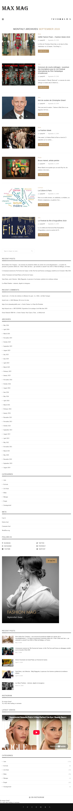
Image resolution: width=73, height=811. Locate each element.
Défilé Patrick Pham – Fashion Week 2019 (54, 37)
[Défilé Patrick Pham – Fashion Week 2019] (18, 44)
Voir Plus (42, 51)
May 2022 (6, 442)
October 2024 (7, 384)
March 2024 (6, 405)
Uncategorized (7, 505)
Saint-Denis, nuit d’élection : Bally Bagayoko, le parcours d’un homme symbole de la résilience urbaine (30, 279)
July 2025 (6, 354)
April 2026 (6, 329)
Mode (39, 34)
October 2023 (7, 426)
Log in (4, 518)
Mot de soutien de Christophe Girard (51, 100)
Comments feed (6, 526)
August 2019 (6, 467)
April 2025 (6, 363)
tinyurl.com (5, 296)
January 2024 (7, 413)
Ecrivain (5, 484)
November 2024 (7, 380)
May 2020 (6, 455)
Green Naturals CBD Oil (8, 312)
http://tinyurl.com (7, 308)
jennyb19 (42, 40)
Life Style (40, 187)
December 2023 (7, 417)
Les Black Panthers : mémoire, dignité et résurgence (16, 283)
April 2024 (6, 400)
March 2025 (6, 367)
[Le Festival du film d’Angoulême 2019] (18, 228)
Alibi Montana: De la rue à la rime (19, 300)
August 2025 (6, 350)
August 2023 (6, 434)
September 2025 (7, 346)
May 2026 (6, 325)
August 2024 (6, 388)
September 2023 (7, 430)
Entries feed (5, 522)
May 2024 (6, 396)
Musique (5, 497)
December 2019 (7, 459)
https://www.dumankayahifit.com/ (11, 304)
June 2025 (6, 359)
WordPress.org (6, 530)
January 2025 (7, 375)
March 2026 (6, 333)
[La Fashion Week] (18, 138)
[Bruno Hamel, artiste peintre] (18, 168)
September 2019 (7, 463)
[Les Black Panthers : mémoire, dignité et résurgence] (7, 686)
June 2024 (6, 392)
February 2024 (7, 409)
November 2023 (7, 421)
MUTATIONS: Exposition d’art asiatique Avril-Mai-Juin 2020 (30, 308)
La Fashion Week (44, 130)
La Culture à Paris (45, 191)
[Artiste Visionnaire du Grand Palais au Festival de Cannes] (7, 663)
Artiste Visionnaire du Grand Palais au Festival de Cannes (17, 275)
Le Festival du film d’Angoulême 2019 (52, 221)
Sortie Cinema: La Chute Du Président (32, 304)
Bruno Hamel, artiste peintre (48, 160)
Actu (39, 64)
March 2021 (6, 451)
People (39, 157)
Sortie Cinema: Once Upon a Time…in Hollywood (31, 312)
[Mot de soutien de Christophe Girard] (18, 108)
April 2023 (6, 438)
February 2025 (7, 371)
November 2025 (7, 338)
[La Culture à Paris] (18, 198)
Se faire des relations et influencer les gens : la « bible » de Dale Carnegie (30, 296)
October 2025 (7, 342)
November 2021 (7, 446)
